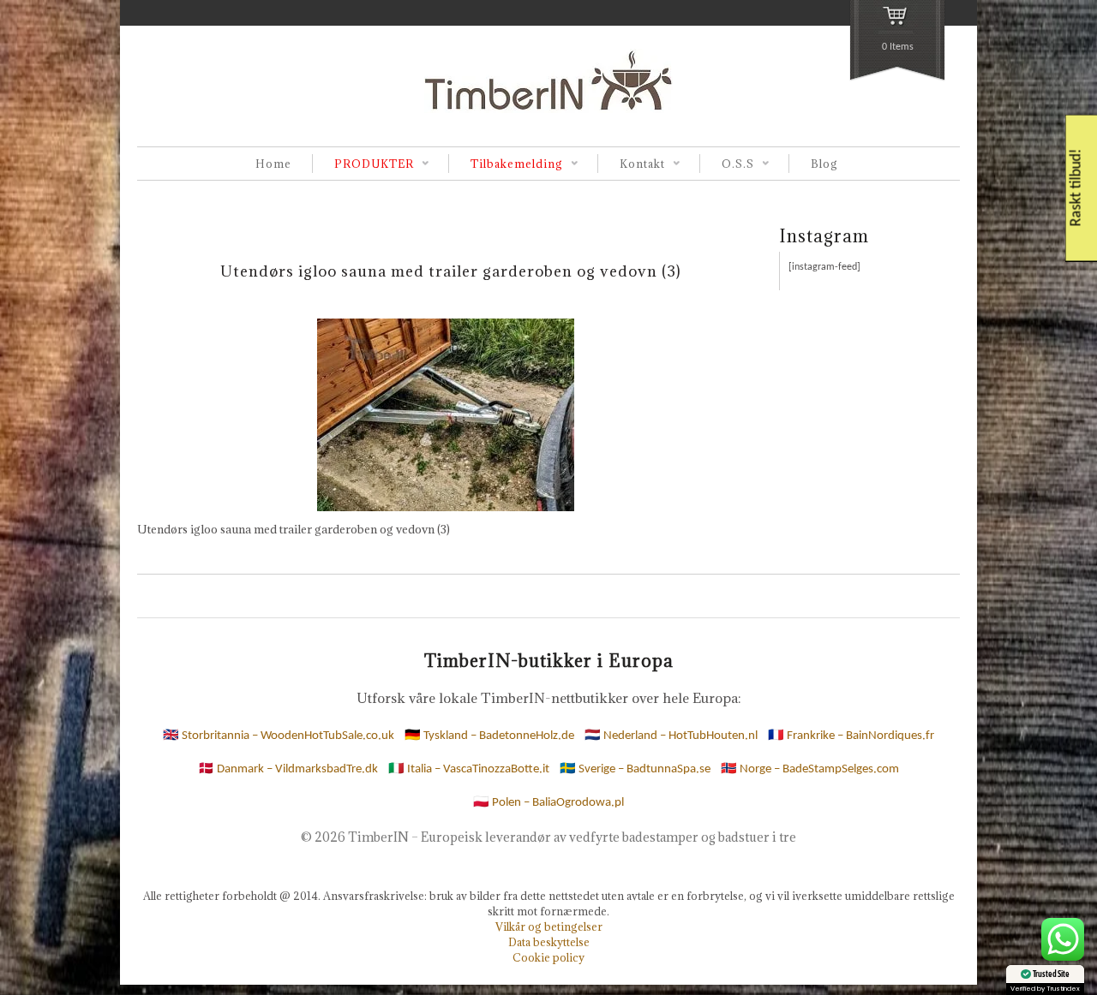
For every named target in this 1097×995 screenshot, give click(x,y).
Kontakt (631, 165)
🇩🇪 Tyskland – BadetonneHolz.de (489, 736)
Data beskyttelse (549, 942)
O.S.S (726, 165)
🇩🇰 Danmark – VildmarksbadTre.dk (288, 769)
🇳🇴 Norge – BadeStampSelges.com (810, 769)
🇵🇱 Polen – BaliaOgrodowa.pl (548, 802)
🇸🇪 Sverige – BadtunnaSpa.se (635, 769)
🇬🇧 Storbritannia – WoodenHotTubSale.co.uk (278, 736)
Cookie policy (548, 957)
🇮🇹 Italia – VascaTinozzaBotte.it (468, 769)
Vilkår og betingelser (548, 926)
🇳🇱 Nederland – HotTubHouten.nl (671, 736)
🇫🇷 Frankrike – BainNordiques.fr (851, 736)
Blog (824, 163)
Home (273, 163)
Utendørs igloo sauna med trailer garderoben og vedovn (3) (450, 271)
